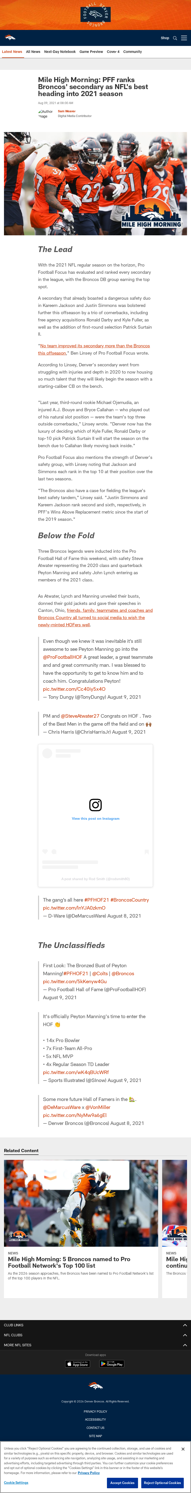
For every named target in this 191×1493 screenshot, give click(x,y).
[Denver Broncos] (95, 1387)
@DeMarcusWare (62, 1107)
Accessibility (95, 1419)
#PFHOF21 (96, 900)
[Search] (175, 38)
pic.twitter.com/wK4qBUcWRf (76, 1072)
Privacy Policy (95, 1411)
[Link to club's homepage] (10, 36)
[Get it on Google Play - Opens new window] (112, 1366)
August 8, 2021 (124, 916)
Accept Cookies (122, 1483)
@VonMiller (98, 1107)
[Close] (183, 1449)
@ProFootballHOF (62, 657)
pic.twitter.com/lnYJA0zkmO (74, 908)
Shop (165, 38)
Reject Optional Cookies (162, 1483)
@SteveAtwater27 (80, 716)
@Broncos (123, 973)
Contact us (95, 1427)
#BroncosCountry (129, 900)
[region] (95, 1467)
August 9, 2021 (124, 697)
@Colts (100, 973)
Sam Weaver (67, 111)
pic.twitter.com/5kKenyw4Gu (75, 981)
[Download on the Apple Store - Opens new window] (77, 1364)
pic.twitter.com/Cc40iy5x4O (74, 689)
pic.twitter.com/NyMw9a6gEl (75, 1115)
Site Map (95, 1436)
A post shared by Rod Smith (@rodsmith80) (95, 879)
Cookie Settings (16, 1483)
